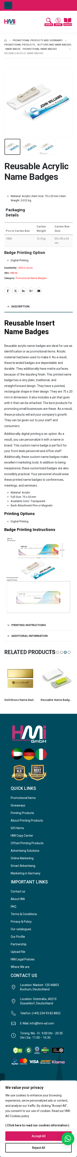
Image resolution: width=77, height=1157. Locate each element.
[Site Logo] (12, 22)
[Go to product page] (20, 678)
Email (38, 290)
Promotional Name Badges (31, 278)
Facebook (7, 290)
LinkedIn (23, 290)
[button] (8, 5)
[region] (38, 1118)
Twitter (15, 290)
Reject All (38, 1147)
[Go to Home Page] (5, 40)
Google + (31, 290)
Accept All (39, 1136)
